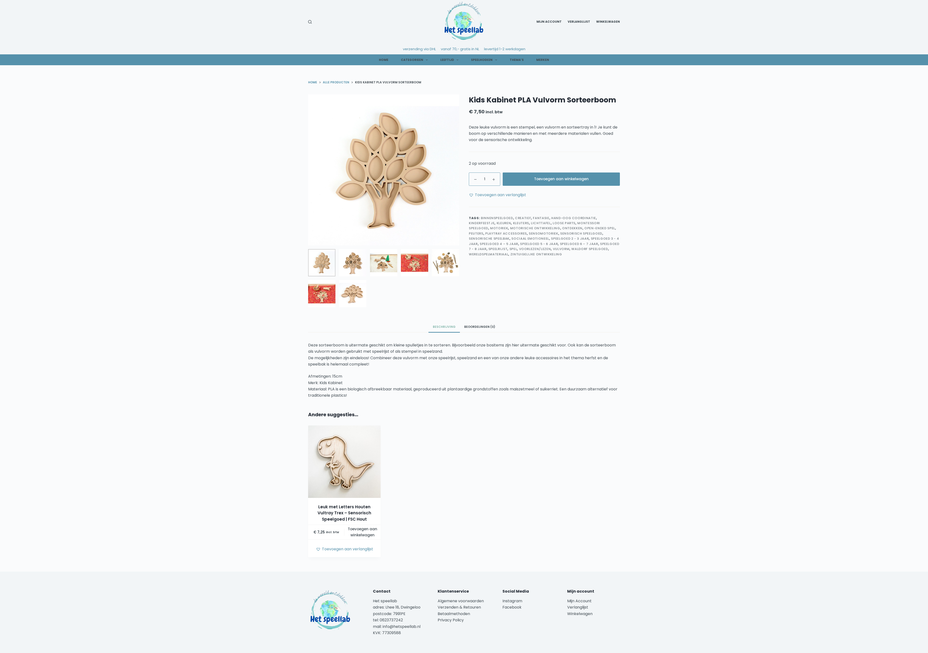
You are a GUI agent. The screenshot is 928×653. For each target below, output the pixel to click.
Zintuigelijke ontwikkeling (536, 254)
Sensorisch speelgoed (581, 233)
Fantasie (541, 218)
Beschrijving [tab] (444, 327)
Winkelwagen (608, 22)
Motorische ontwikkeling (535, 228)
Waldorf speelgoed (589, 249)
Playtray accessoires (506, 233)
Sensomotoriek (543, 233)
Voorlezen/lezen (535, 249)
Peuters (476, 233)
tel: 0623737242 (388, 620)
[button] (497, 195)
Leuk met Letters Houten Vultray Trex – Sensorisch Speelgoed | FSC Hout (344, 513)
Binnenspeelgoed (497, 218)
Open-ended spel (599, 228)
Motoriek (499, 228)
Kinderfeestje (481, 223)
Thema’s (517, 60)
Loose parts (564, 223)
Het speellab (385, 601)
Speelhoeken (482, 60)
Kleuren (504, 223)
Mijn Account (549, 22)
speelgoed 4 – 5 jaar (499, 244)
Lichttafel (541, 223)
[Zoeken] (310, 22)
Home (383, 60)
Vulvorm (561, 249)
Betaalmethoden (454, 614)
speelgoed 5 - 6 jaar (539, 244)
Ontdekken (572, 228)
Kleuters (521, 223)
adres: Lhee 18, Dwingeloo (396, 607)
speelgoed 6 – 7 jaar (579, 244)
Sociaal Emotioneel (530, 238)
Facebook (512, 607)
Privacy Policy (451, 620)
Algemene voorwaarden (461, 601)
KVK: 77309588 (387, 633)
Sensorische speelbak (489, 238)
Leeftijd (447, 60)
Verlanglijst (579, 22)
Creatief (523, 218)
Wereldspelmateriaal (488, 254)
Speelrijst (498, 249)
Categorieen (412, 60)
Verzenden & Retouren (459, 607)
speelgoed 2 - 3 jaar (570, 238)
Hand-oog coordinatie (573, 218)
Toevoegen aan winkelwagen (561, 178)
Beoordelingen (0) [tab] (479, 327)
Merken (542, 60)
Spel (513, 249)
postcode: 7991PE (389, 614)
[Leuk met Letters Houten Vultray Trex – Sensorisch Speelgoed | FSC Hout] (344, 461)
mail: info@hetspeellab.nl (396, 626)
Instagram (512, 601)
